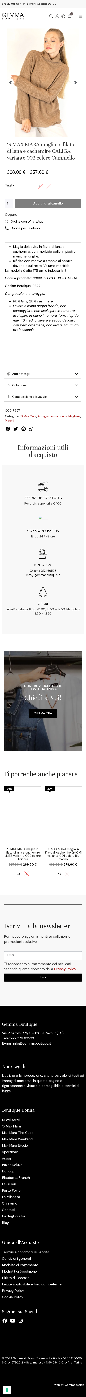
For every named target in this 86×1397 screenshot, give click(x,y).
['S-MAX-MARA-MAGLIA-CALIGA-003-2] (43, 82)
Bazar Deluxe (12, 1165)
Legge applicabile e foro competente (32, 1284)
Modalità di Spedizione (19, 1271)
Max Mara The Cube (18, 1132)
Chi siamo (9, 1203)
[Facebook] (5, 1321)
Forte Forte (11, 1190)
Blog (5, 1222)
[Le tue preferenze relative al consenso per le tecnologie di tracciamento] (7, 1390)
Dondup (8, 1171)
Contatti (8, 1210)
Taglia (9, 185)
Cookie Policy (12, 1297)
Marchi (9, 421)
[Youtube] (13, 1321)
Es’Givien (9, 1184)
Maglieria (74, 416)
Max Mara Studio (15, 1145)
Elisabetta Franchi (16, 1177)
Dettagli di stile (13, 1216)
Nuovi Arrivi (11, 1120)
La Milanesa (11, 1197)
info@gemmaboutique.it (43, 575)
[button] (80, 16)
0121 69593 (48, 571)
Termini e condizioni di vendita (25, 1252)
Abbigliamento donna (52, 416)
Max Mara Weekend (17, 1139)
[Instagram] (20, 1321)
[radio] (19, 873)
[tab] (42, 374)
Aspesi (7, 1158)
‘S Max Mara (28, 416)
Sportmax (10, 1152)
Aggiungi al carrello (48, 203)
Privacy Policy (65, 969)
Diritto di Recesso (15, 1278)
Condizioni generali (16, 1258)
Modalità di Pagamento (20, 1265)
